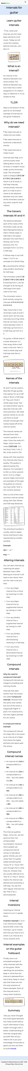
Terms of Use (19, 1064)
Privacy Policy (10, 1064)
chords (13, 1049)
